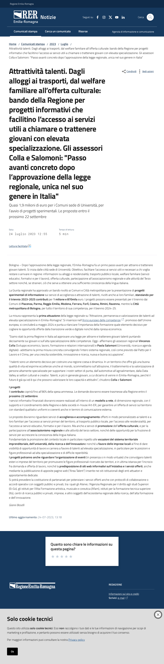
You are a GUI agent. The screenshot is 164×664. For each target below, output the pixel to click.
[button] (150, 17)
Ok (12, 651)
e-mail (121, 598)
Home (12, 44)
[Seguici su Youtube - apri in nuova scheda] (115, 17)
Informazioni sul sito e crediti (124, 594)
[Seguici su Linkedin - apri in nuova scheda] (122, 17)
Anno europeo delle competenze (101, 320)
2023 (52, 44)
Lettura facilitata (18, 246)
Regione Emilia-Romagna (22, 3)
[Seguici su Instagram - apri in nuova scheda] (102, 17)
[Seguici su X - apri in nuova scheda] (109, 17)
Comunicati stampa (33, 44)
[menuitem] (131, 32)
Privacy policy (76, 640)
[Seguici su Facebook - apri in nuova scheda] (96, 17)
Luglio (64, 44)
